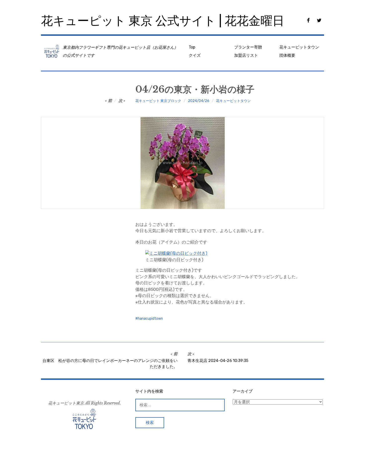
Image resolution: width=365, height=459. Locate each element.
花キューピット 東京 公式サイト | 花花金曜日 (162, 21)
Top (192, 47)
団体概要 (287, 55)
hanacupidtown (150, 318)
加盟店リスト (246, 55)
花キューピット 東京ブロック (158, 101)
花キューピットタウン (299, 47)
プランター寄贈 (248, 47)
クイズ (195, 55)
